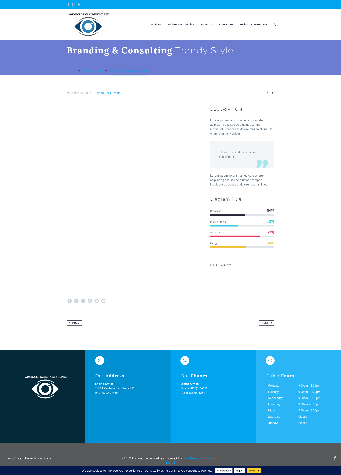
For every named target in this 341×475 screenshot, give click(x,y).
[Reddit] (103, 301)
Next (265, 322)
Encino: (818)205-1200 (253, 24)
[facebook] (335, 458)
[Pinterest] (83, 301)
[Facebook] (68, 4)
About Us (207, 24)
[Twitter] (76, 301)
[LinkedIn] (96, 301)
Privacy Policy (12, 458)
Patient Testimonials (181, 24)
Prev (75, 322)
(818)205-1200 (199, 388)
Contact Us (226, 24)
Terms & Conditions (38, 458)
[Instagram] (73, 4)
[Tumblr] (90, 301)
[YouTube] (79, 4)
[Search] (273, 24)
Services (155, 24)
